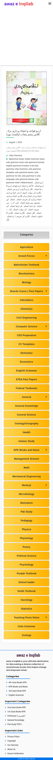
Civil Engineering (26, 317)
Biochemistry (26, 273)
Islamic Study (26, 441)
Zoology (26, 635)
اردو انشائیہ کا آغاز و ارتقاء (33, 186)
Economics (26, 361)
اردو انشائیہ (38, 182)
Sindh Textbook (26, 591)
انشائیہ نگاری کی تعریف (26, 216)
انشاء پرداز (37, 196)
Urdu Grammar (15, 155)
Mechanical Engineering (26, 476)
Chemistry (26, 308)
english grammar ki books (17, 165)
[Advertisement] (26, 38)
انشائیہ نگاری (25, 213)
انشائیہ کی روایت (26, 209)
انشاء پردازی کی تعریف (31, 199)
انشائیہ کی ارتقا (22, 206)
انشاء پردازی (12, 196)
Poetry (26, 547)
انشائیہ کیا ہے (12, 209)
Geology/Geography (26, 423)
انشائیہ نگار (36, 213)
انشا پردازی (11, 193)
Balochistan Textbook (26, 264)
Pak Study (26, 511)
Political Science (26, 555)
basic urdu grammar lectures (31, 162)
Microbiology (26, 494)
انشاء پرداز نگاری (25, 196)
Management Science (26, 458)
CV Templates (26, 344)
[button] (50, 3)
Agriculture (26, 247)
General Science (26, 414)
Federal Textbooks (26, 388)
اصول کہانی (22, 193)
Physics (26, 529)
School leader (26, 582)
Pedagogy (26, 520)
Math (26, 467)
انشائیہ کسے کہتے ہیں (16, 203)
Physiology (26, 538)
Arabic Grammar (32, 159)
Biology (26, 282)
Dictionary (26, 353)
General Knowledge (26, 405)
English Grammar (26, 370)
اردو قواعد (16, 186)
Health (26, 432)
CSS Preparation (26, 335)
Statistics (26, 608)
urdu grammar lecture (24, 179)
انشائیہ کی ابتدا (35, 206)
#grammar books (16, 159)
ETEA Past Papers (26, 379)
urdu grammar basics (24, 172)
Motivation (26, 502)
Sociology (26, 600)
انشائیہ (18, 199)
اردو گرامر (24, 189)
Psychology (26, 564)
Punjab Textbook (26, 573)
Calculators (26, 300)
